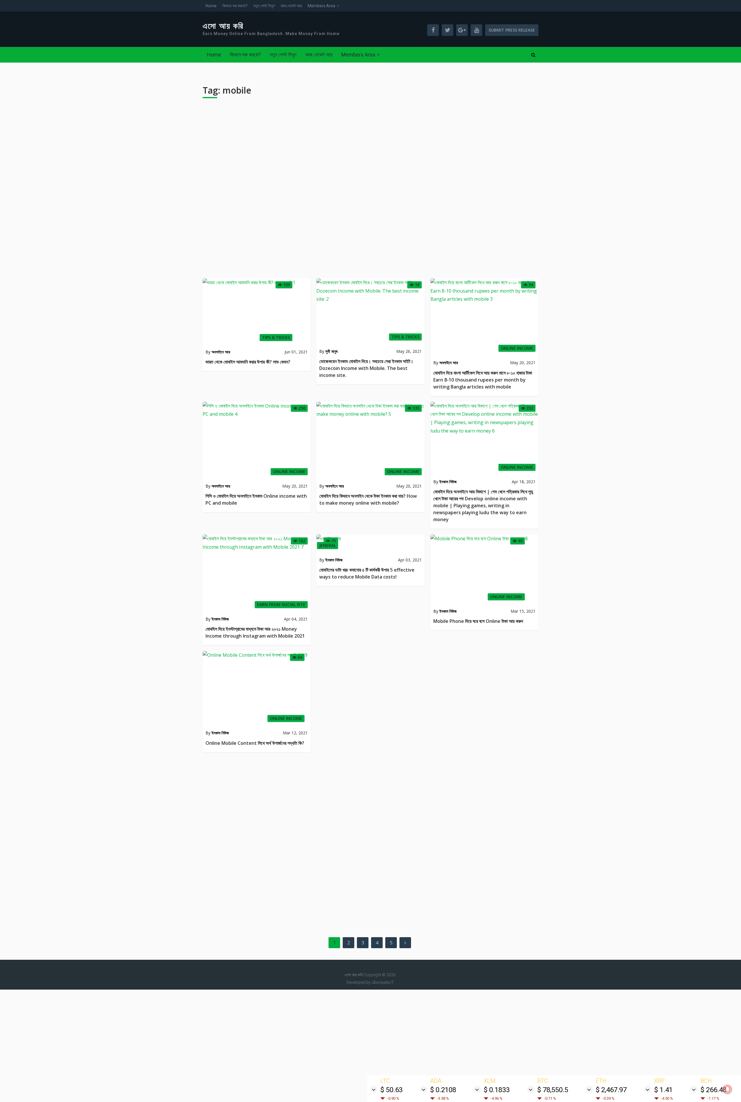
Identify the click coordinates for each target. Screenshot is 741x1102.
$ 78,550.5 (552, 1090)
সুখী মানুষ (331, 351)
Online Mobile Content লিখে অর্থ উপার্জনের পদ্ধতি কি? (255, 743)
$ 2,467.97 (611, 1090)
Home (211, 5)
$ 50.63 (391, 1090)
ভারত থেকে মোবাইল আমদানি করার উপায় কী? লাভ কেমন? (248, 362)
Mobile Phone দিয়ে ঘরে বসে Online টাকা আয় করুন (478, 621)
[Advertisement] (370, 190)
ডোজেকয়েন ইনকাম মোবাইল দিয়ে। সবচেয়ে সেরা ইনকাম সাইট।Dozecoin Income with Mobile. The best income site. (366, 368)
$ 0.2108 (443, 1090)
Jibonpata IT (382, 982)
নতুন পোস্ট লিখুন (264, 5)
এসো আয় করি (223, 26)
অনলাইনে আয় (221, 352)
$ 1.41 (663, 1090)
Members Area (321, 5)
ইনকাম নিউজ (447, 481)
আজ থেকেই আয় (291, 5)
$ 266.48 (713, 1090)
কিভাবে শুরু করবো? (234, 5)
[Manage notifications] (727, 1089)
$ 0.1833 (497, 1090)
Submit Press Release (512, 30)
